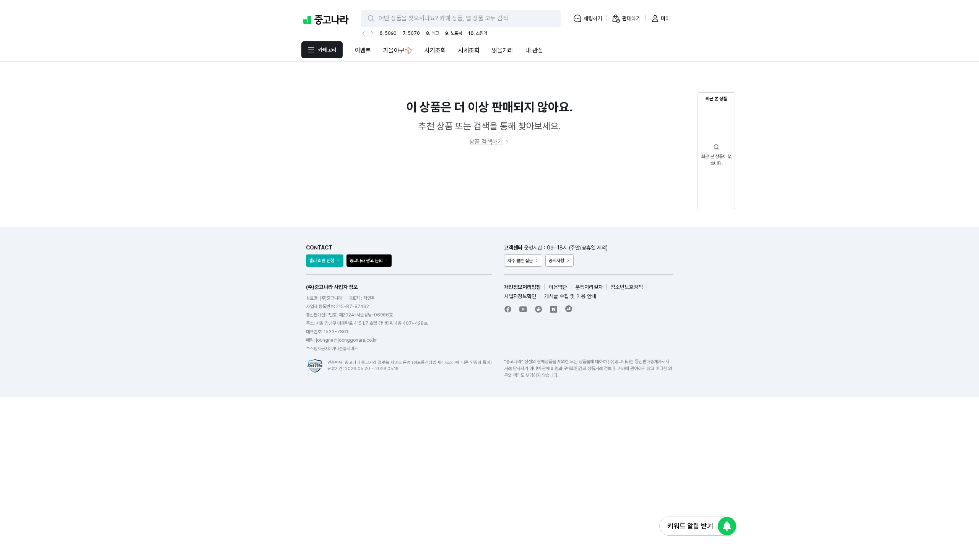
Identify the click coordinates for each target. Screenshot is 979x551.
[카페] (538, 309)
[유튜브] (523, 309)
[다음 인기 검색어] (371, 33)
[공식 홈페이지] (569, 308)
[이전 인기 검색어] (364, 33)
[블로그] (554, 309)
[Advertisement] (489, 187)
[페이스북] (508, 309)
